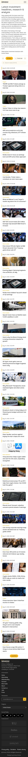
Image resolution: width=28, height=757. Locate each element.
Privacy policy (5, 749)
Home (3, 675)
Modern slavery (21, 749)
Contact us (4, 688)
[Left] (2, 58)
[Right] (25, 58)
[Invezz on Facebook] (10, 715)
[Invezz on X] (3, 715)
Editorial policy (5, 679)
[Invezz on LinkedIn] (14, 715)
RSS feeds (4, 684)
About (3, 686)
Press (3, 692)
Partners (3, 681)
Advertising (4, 677)
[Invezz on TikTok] (22, 715)
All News (9, 58)
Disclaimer (13, 749)
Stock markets (20, 58)
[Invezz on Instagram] (18, 715)
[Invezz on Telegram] (7, 715)
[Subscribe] (24, 699)
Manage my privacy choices (14, 755)
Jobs (2, 690)
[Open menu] (25, 2)
